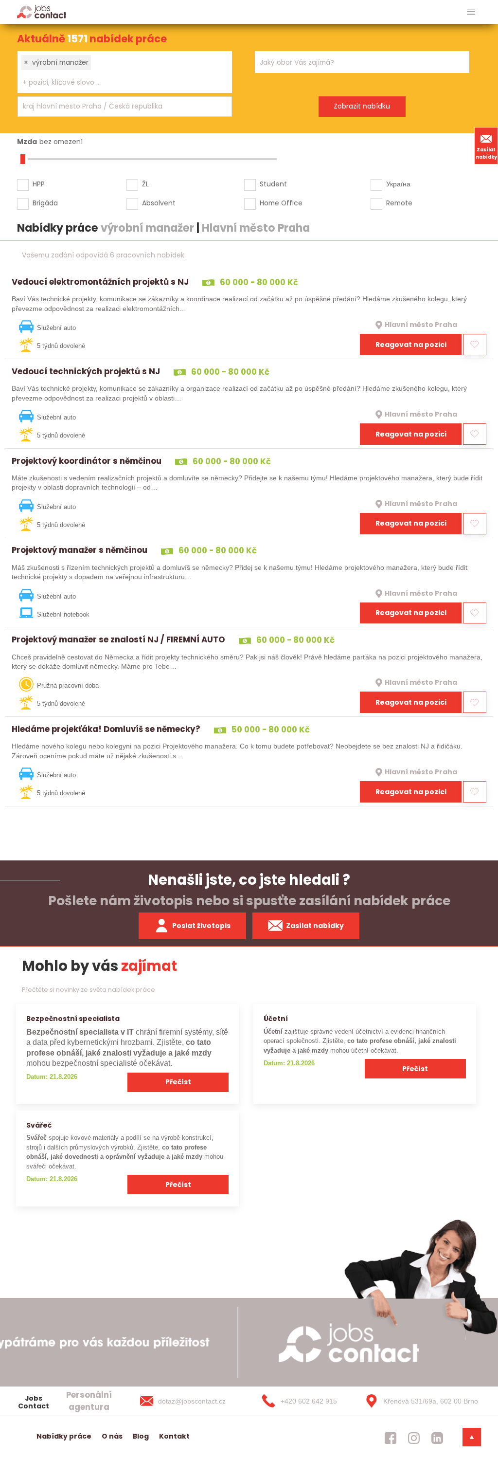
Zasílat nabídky (486, 153)
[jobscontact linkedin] (437, 1438)
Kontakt (174, 1436)
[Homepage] (41, 11)
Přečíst (178, 1082)
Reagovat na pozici (410, 344)
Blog (141, 1436)
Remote (399, 203)
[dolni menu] (471, 1437)
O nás (112, 1436)
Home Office (281, 203)
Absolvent (159, 203)
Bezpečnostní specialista (73, 1018)
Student (273, 184)
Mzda (27, 141)
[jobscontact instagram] (414, 1438)
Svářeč (39, 1125)
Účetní (276, 1018)
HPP (39, 184)
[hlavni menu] (471, 12)
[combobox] (125, 72)
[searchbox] (118, 82)
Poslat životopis (201, 926)
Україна (398, 184)
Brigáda (45, 203)
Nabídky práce (63, 1436)
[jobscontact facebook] (390, 1438)
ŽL (145, 184)
